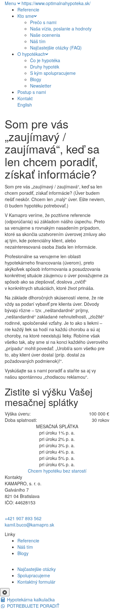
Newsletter (40, 85)
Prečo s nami (43, 22)
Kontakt (25, 98)
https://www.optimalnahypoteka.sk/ (56, 3)
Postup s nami (31, 92)
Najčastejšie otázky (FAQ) (56, 47)
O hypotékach (31, 54)
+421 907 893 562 (23, 518)
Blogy (35, 79)
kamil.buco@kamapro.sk (29, 524)
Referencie (28, 9)
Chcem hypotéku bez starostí (57, 471)
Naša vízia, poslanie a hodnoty (61, 28)
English (24, 105)
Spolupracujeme (33, 575)
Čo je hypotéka (45, 60)
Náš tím (38, 41)
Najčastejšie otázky (36, 569)
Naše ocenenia (45, 35)
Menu (11, 3)
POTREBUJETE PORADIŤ (33, 606)
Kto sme (25, 16)
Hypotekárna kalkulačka (30, 599)
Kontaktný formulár (36, 582)
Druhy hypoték (44, 66)
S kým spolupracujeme (53, 73)
